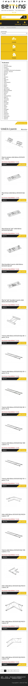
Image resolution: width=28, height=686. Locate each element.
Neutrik (5, 101)
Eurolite (5, 110)
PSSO (5, 94)
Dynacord (6, 72)
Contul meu (24, 23)
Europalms (6, 103)
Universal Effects (7, 95)
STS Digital (6, 68)
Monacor (6, 112)
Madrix (5, 86)
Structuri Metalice (11, 27)
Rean (5, 78)
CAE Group (6, 98)
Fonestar (6, 67)
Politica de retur (5, 678)
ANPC (2, 677)
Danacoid (6, 64)
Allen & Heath (7, 89)
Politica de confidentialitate (18, 677)
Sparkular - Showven (8, 71)
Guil (4, 75)
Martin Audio (6, 116)
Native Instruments (8, 90)
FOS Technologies (8, 66)
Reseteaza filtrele (21, 123)
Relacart (5, 85)
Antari (5, 108)
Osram (5, 83)
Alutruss (5, 93)
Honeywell (6, 87)
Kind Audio (6, 102)
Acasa (6, 677)
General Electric (7, 82)
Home (2, 27)
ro (13, 12)
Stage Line (6, 79)
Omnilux (5, 106)
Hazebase (6, 77)
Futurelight (6, 109)
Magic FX (6, 97)
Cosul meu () (18, 23)
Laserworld (6, 99)
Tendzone (6, 117)
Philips (5, 81)
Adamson (6, 118)
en (15, 12)
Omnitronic (6, 113)
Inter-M (5, 74)
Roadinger (6, 91)
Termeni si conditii (16, 678)
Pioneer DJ (6, 114)
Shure (5, 105)
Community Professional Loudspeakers (12, 70)
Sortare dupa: (4, 31)
